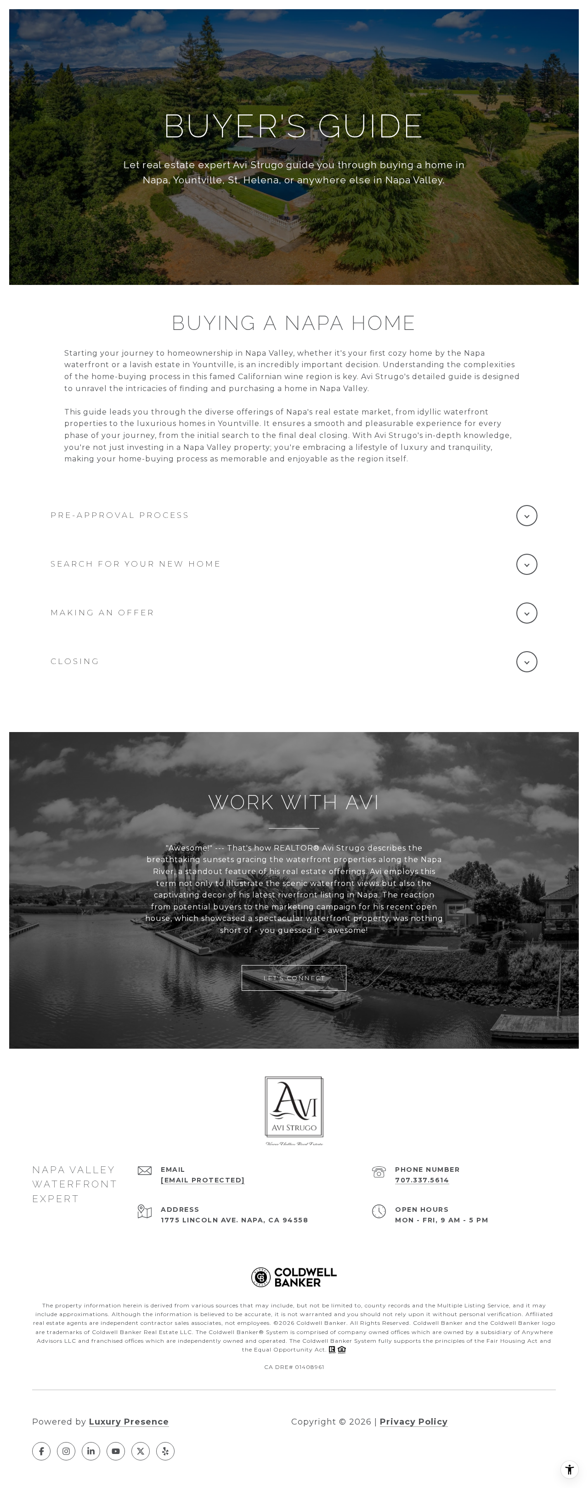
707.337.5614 (422, 1180)
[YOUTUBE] (116, 1451)
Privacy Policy (414, 1422)
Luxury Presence (129, 1422)
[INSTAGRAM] (66, 1451)
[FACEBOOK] (41, 1451)
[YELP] (165, 1451)
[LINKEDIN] (91, 1451)
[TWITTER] (140, 1451)
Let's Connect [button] (294, 978)
